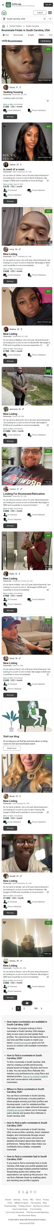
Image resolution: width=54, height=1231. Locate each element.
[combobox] (24, 18)
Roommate (18, 35)
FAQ (31, 1200)
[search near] (4, 18)
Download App (10, 1206)
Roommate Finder (20, 1209)
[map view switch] (27, 1003)
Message (10, 117)
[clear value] (44, 18)
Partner (8, 1200)
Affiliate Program (21, 1203)
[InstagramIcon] (35, 1192)
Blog (45, 1203)
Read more (11, 748)
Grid (7, 35)
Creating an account (22, 1043)
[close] (3, 5)
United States (15, 26)
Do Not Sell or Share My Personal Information (27, 1220)
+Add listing (45, 41)
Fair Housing (36, 1203)
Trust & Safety (36, 1209)
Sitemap (16, 1200)
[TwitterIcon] (23, 1192)
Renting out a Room (41, 1206)
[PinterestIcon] (31, 1192)
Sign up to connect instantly (35, 1076)
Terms (25, 1200)
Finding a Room (24, 1206)
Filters (41, 35)
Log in (40, 12)
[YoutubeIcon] (27, 1192)
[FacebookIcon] (19, 1192)
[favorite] (4, 49)
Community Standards (15, 1212)
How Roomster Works (27, 1215)
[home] (4, 26)
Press (10, 1203)
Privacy (46, 1200)
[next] (49, 18)
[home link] (4, 12)
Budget (31, 35)
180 (36, 1008)
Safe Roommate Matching (37, 1212)
